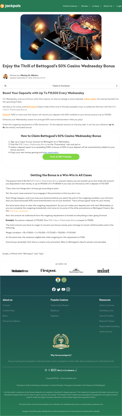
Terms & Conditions (11, 321)
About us (7, 299)
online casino (90, 99)
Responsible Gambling (109, 326)
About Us (108, 6)
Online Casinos (70, 6)
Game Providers (106, 316)
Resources (104, 299)
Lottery (95, 6)
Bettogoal (31, 106)
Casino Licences (106, 305)
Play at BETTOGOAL (61, 157)
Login (119, 6)
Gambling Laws (106, 310)
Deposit (6, 114)
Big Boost (55, 310)
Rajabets (55, 316)
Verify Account (105, 331)
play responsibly (50, 152)
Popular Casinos (59, 299)
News (5, 316)
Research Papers (107, 321)
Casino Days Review (60, 305)
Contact (6, 305)
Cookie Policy (9, 310)
